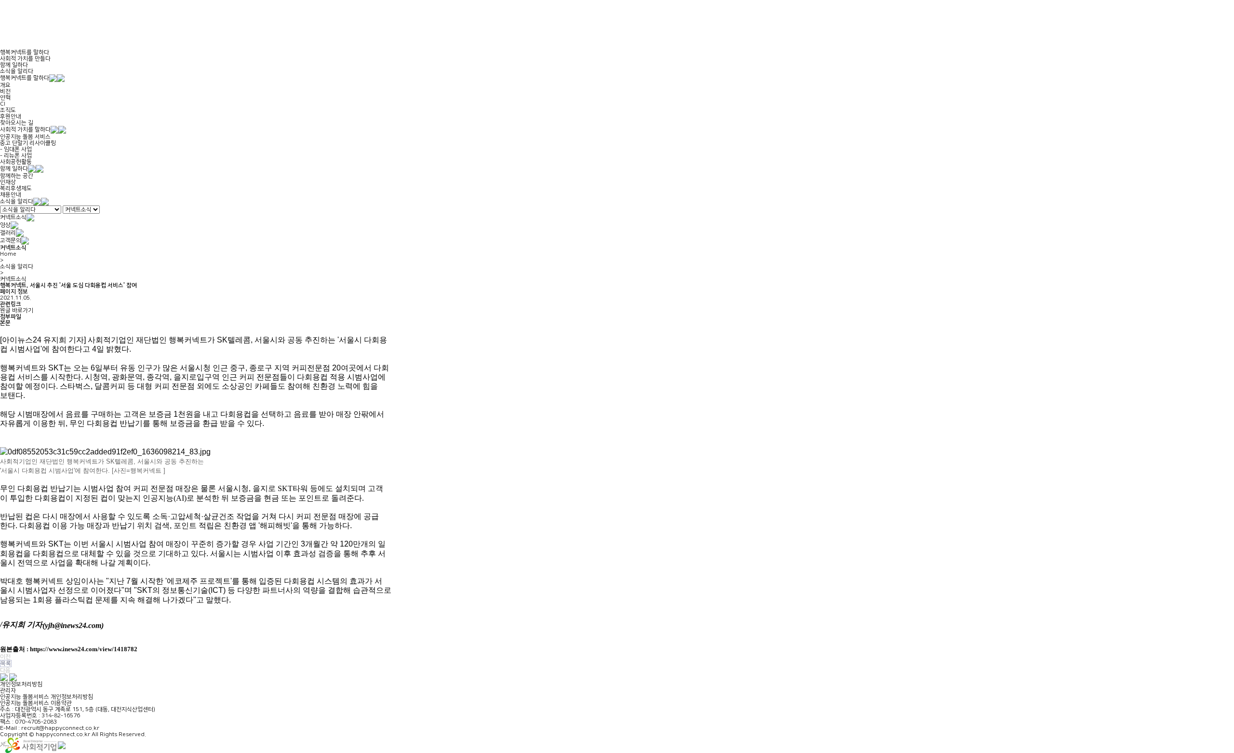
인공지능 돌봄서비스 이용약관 (36, 703)
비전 (5, 91)
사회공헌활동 (16, 162)
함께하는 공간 (16, 176)
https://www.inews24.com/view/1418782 (83, 649)
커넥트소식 (13, 217)
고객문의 (10, 240)
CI (2, 104)
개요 (5, 85)
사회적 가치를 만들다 (25, 58)
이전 (5, 657)
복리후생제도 (16, 188)
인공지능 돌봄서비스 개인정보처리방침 (46, 697)
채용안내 (10, 195)
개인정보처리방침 (21, 684)
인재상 (8, 182)
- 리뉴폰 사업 (16, 155)
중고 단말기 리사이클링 (28, 143)
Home (8, 254)
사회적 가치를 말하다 (25, 129)
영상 (5, 225)
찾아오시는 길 (16, 123)
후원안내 (10, 116)
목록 (5, 663)
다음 (5, 670)
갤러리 (8, 233)
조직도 (8, 110)
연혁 (5, 98)
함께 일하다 (14, 65)
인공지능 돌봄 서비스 (25, 137)
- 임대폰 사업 (16, 149)
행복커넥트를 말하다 (24, 52)
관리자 (8, 690)
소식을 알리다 (16, 71)
